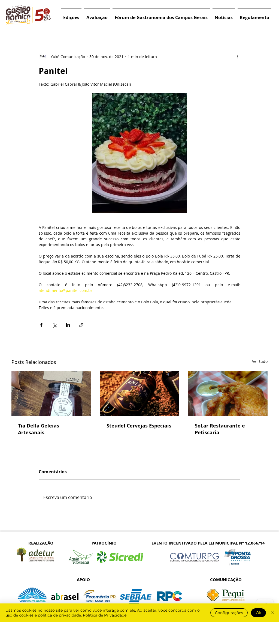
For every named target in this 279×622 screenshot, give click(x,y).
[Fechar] (272, 613)
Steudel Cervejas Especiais (139, 425)
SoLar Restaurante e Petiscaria (220, 429)
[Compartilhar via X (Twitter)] (54, 325)
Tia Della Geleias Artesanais (38, 429)
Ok (258, 612)
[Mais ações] (237, 56)
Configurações (229, 612)
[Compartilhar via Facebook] (41, 325)
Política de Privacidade (104, 615)
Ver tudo (260, 361)
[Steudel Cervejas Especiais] (139, 393)
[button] (71, 15)
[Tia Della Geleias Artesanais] (51, 393)
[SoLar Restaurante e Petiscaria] (228, 393)
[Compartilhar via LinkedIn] (68, 325)
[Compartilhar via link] (81, 325)
